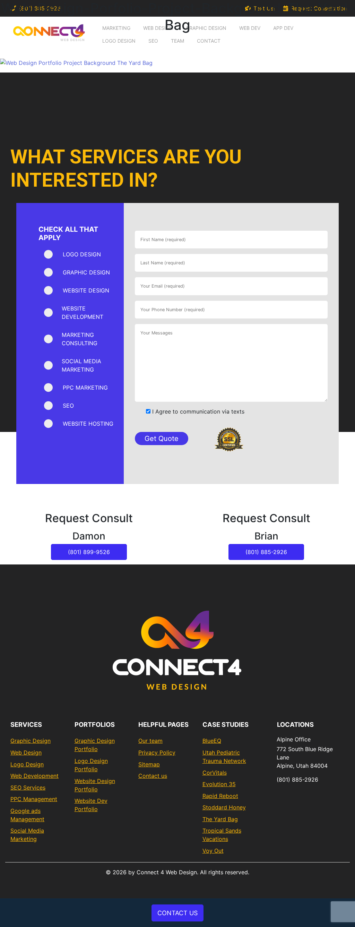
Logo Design (27, 764)
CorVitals (214, 772)
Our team (150, 740)
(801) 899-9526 (89, 551)
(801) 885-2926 (266, 551)
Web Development (34, 775)
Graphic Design (30, 740)
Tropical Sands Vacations (221, 834)
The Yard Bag (220, 819)
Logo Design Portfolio (91, 765)
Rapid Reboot (220, 795)
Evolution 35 (219, 784)
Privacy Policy (156, 752)
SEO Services (27, 787)
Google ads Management (27, 815)
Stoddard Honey (224, 807)
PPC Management (33, 799)
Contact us (152, 775)
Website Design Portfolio (95, 785)
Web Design (26, 752)
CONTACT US (177, 913)
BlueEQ (211, 740)
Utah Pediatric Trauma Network (224, 756)
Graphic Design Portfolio (95, 744)
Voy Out (213, 850)
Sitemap (149, 764)
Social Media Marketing (27, 834)
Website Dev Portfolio (91, 805)
